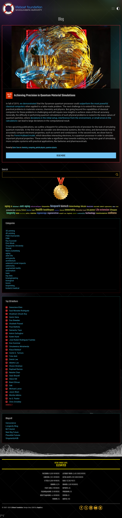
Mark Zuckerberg (13, 251)
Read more (61, 156)
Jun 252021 (9, 95)
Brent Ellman (14, 382)
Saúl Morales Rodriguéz (19, 311)
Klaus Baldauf (15, 350)
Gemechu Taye (15, 330)
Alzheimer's (16, 207)
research (61, 213)
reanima (33, 213)
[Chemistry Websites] (61, 189)
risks (65, 213)
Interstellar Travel (81, 210)
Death (117, 206)
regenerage (42, 213)
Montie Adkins (15, 395)
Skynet (8, 248)
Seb (10, 385)
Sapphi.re (39, 507)
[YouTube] (96, 508)
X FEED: (46, 480)
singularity (69, 213)
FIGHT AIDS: (48, 488)
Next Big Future (12, 432)
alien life (9, 256)
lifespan (113, 210)
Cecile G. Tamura (16, 353)
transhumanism (101, 213)
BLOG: (64, 480)
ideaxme (62, 210)
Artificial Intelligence (36, 207)
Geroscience (11, 423)
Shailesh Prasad (16, 323)
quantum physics (51, 147)
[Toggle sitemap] (113, 8)
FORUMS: (55, 499)
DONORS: (53, 484)
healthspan (48, 209)
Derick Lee (13, 359)
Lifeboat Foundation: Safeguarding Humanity (55, 8)
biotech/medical (12, 288)
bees (8, 273)
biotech (65, 206)
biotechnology (74, 206)
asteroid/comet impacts (16, 263)
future (23, 210)
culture (113, 206)
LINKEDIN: (47, 477)
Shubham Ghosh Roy (18, 314)
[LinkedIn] (91, 508)
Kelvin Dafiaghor (16, 333)
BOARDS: (65, 484)
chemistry (24, 147)
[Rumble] (100, 508)
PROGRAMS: (66, 491)
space (75, 213)
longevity (10, 213)
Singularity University (14, 246)
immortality (70, 209)
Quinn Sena (16, 147)
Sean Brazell (14, 376)
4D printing (10, 233)
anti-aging (25, 206)
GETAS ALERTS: (67, 477)
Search (117, 174)
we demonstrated (28, 103)
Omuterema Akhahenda (19, 346)
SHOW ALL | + (9, 405)
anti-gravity (10, 258)
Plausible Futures (13, 435)
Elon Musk (10, 243)
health (39, 210)
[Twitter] (86, 508)
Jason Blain (14, 392)
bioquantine (46, 206)
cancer (102, 207)
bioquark (55, 206)
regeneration (53, 213)
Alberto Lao (14, 363)
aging (7, 206)
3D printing (10, 231)
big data (9, 276)
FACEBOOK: (45, 473)
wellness (112, 213)
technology (90, 213)
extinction (18, 210)
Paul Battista (14, 327)
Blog (61, 19)
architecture (10, 261)
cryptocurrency (108, 207)
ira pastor (91, 210)
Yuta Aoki (13, 356)
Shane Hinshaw (15, 366)
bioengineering (12, 278)
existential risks (10, 210)
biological (10, 280)
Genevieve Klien (15, 307)
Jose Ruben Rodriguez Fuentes (22, 340)
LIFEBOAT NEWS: (68, 473)
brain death (96, 207)
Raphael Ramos (16, 369)
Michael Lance (15, 389)
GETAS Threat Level (61, 464)
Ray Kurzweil (11, 241)
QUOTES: (65, 499)
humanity (57, 210)
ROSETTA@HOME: (45, 495)
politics (28, 213)
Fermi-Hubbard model (24, 135)
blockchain (90, 207)
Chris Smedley (15, 402)
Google (33, 210)
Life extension (102, 209)
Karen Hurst (14, 337)
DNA (7, 238)
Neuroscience (22, 213)
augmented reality (13, 268)
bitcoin (83, 206)
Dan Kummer (14, 343)
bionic (8, 283)
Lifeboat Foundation (17, 507)
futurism (29, 210)
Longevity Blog (12, 426)
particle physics (40, 147)
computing (31, 147)
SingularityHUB (12, 438)
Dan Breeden (14, 320)
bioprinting (10, 286)
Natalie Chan (14, 372)
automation (10, 271)
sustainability (81, 213)
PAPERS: (65, 495)
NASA (17, 213)
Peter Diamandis (13, 236)
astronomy (10, 266)
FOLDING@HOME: (46, 491)
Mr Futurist (10, 429)
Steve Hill (13, 379)
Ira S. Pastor (14, 398)
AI (11, 206)
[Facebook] (81, 508)
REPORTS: (66, 488)
